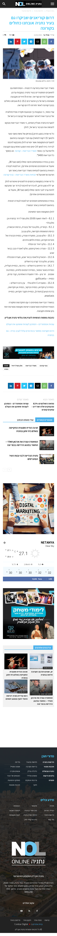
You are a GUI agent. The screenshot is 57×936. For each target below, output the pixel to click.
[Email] (38, 41)
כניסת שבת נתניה (30, 815)
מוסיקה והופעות (14, 780)
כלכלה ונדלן (32, 771)
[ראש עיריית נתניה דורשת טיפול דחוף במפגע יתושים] (15, 686)
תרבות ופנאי (49, 766)
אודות (52, 806)
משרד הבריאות (31, 366)
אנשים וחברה (15, 771)
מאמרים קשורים (44, 420)
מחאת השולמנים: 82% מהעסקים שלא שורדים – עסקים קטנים (43, 406)
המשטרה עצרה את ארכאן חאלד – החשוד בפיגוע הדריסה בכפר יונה (22, 443)
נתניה (6, 369)
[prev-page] (5, 470)
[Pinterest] (17, 41)
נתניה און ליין (50, 11)
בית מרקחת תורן (30, 819)
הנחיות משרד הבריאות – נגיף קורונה (20, 174)
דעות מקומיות (14, 815)
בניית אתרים (38, 924)
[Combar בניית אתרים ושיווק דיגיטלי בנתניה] (28, 508)
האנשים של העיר (13, 775)
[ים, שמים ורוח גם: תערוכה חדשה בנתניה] (41, 661)
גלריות (17, 762)
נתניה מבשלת (48, 771)
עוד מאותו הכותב (25, 420)
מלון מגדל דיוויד (16, 366)
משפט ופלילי (32, 775)
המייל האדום (49, 810)
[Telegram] (31, 41)
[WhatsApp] (44, 41)
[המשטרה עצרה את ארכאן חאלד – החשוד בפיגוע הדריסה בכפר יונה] (46, 445)
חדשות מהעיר (26, 11)
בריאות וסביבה (22, 692)
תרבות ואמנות (48, 668)
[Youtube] (21, 911)
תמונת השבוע (14, 810)
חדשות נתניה (38, 11)
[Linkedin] (11, 41)
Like (50, 579)
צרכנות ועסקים (31, 780)
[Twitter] (24, 41)
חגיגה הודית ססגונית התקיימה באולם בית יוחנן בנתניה (23, 429)
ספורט (51, 780)
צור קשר (51, 819)
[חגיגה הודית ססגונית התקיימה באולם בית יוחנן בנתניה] (46, 431)
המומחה (16, 806)
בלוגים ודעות (48, 775)
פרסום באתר (49, 815)
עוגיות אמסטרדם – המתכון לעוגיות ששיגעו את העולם (30, 324)
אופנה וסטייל (15, 766)
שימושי (34, 806)
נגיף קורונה (44, 366)
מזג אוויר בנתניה (30, 810)
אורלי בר (46, 35)
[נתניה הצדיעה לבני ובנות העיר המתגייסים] (46, 459)
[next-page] (9, 470)
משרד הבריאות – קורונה (26, 150)
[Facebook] (51, 41)
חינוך (35, 785)
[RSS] (29, 911)
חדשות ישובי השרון (47, 449)
